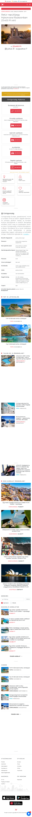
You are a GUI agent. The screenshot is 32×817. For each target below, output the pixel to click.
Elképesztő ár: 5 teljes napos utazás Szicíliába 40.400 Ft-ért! (16, 530)
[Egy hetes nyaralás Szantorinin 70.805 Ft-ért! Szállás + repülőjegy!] (16, 500)
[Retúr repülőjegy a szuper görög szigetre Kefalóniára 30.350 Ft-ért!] (5, 633)
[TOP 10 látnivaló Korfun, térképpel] (16, 316)
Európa (19, 761)
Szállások (15, 1)
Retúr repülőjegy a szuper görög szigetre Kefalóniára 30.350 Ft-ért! (19, 628)
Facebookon (16, 88)
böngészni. (23, 94)
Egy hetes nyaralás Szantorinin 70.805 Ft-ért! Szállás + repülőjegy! (16, 503)
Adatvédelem (4, 766)
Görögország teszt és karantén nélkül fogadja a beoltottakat (23, 405)
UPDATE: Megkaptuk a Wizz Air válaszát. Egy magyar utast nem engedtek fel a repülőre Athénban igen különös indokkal (23, 469)
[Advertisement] (16, 68)
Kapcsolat (19, 779)
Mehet (28, 599)
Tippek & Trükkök (5, 781)
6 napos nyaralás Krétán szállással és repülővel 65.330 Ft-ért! (19, 619)
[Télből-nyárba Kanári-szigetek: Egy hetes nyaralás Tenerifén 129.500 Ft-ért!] (16, 554)
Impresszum (4, 768)
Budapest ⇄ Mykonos (16, 105)
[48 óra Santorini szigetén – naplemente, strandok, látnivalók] (8, 426)
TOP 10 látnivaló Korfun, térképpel (16, 318)
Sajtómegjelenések (5, 772)
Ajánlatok (8, 1)
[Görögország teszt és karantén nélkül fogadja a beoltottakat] (8, 413)
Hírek (18, 408)
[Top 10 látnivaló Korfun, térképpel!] (16, 342)
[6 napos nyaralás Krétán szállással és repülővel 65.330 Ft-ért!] (5, 624)
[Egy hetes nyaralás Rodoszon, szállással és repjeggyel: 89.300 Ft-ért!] (5, 651)
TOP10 (12, 321)
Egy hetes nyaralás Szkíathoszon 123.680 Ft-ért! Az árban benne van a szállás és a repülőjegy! (19, 638)
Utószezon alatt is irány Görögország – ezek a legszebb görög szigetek (23, 357)
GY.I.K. (2, 779)
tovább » (26, 234)
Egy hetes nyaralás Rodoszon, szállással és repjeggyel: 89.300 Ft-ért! (19, 647)
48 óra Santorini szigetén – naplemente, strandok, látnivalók (23, 418)
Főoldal (3, 761)
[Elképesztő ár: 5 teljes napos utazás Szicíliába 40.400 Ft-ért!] (16, 527)
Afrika (18, 768)
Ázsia (18, 764)
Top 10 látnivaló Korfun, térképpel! (16, 344)
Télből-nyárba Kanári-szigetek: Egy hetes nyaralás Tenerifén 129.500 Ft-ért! (16, 557)
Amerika (19, 766)
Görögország (20, 361)
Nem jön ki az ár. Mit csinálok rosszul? (20, 172)
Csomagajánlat (23, 1)
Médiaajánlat (4, 770)
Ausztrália (19, 770)
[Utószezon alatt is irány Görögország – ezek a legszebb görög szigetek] (8, 366)
